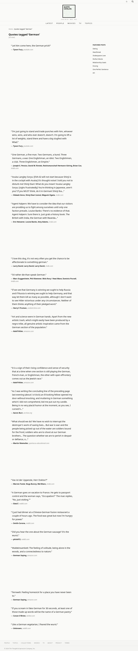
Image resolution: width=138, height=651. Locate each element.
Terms (67, 643)
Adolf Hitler (18, 331)
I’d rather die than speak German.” (29, 274)
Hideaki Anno (19, 195)
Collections (26, 643)
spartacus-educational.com (39, 443)
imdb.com (15, 168)
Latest (49, 23)
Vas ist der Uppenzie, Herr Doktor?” (29, 480)
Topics (88, 23)
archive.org (28, 413)
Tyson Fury (18, 49)
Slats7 (15, 503)
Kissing (95, 66)
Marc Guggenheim (21, 278)
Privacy (59, 643)
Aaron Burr (18, 413)
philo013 (16, 539)
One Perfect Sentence (100, 69)
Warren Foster (19, 484)
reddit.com (23, 503)
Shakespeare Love (99, 56)
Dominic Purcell (69, 278)
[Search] (133, 1)
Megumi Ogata (48, 195)
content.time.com (34, 308)
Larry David (18, 266)
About (50, 643)
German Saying (19, 555)
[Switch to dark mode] (126, 1)
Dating (95, 49)
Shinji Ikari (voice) (33, 195)
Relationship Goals (99, 62)
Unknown (17, 628)
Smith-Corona (19, 523)
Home (11, 29)
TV (80, 23)
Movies (72, 23)
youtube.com (28, 49)
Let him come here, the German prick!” (31, 45)
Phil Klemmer (36, 278)
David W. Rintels (35, 165)
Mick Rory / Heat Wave (52, 278)
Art (94, 73)
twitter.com (31, 616)
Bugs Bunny (31, 484)
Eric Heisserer (19, 222)
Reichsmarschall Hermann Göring (57, 165)
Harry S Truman (20, 308)
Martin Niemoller (20, 443)
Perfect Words (98, 59)
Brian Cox (77, 165)
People (60, 23)
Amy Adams (43, 222)
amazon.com (29, 331)
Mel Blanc (42, 484)
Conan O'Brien (19, 616)
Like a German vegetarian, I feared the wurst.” (35, 624)
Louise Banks (31, 222)
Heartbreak (97, 52)
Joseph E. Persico (20, 165)
